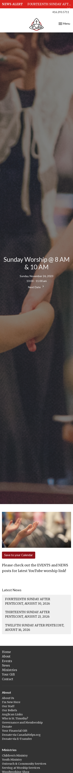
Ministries (9, 670)
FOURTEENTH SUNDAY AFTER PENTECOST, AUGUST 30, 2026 (27, 601)
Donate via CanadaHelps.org (21, 734)
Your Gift (8, 674)
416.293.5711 (60, 12)
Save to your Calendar (18, 555)
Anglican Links (12, 714)
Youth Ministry (12, 759)
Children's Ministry (15, 755)
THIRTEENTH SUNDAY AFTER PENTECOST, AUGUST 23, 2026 (27, 614)
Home (6, 652)
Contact (7, 679)
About (6, 656)
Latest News (11, 590)
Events (7, 661)
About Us (8, 698)
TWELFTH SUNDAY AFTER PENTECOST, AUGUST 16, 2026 (34, 627)
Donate (7, 726)
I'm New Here (11, 702)
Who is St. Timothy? (15, 718)
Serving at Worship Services (21, 768)
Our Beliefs (9, 710)
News (6, 665)
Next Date (34, 287)
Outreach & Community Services (24, 763)
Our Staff (8, 706)
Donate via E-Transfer (17, 739)
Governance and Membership (22, 722)
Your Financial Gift (14, 730)
